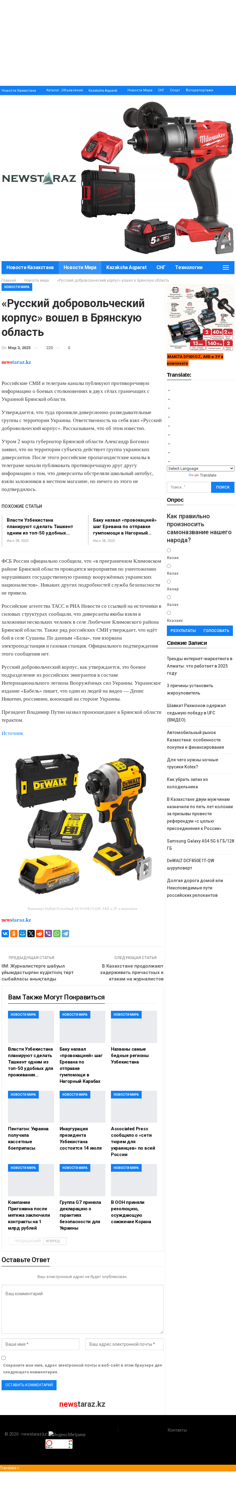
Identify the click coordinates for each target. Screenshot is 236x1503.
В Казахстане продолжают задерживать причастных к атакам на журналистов (131, 972)
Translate (208, 475)
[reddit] (39, 933)
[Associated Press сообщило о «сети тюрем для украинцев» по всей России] (134, 1107)
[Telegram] (65, 933)
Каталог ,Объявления (64, 90)
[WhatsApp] (57, 933)
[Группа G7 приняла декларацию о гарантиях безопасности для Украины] (83, 1180)
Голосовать (216, 630)
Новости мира (140, 90)
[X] (31, 933)
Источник (12, 732)
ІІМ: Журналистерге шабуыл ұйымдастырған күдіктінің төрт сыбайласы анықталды (38, 972)
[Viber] (48, 933)
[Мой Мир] (22, 933)
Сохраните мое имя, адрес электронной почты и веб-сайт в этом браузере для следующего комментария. (82, 1368)
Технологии (188, 267)
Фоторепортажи (199, 90)
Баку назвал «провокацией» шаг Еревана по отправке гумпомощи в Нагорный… (125, 526)
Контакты (177, 1430)
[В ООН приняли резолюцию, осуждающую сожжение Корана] (134, 1180)
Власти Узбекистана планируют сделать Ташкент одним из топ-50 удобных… (40, 526)
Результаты (183, 630)
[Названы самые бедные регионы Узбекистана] (134, 1027)
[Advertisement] (118, 43)
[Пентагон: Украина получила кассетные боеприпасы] (31, 1107)
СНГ (161, 90)
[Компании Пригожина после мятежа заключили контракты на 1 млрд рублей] (31, 1180)
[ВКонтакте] (5, 933)
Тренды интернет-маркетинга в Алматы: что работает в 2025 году (199, 666)
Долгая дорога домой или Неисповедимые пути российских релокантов (195, 888)
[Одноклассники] (14, 933)
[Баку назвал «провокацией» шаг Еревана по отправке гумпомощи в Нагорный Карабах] (83, 1027)
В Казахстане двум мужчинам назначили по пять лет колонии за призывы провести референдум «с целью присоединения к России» (200, 814)
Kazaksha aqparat (102, 91)
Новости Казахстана (19, 91)
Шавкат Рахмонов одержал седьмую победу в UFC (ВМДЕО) (196, 713)
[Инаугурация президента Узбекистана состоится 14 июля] (83, 1107)
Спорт (175, 90)
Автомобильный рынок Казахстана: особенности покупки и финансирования (195, 740)
